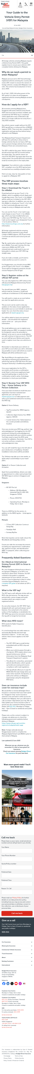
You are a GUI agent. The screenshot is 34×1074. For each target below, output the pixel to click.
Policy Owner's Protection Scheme (14, 1060)
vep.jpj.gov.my (7, 285)
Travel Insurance (7, 953)
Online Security (19, 1058)
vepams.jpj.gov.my (17, 313)
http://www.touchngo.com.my (12, 224)
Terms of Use (19, 1056)
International (6, 965)
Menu (31, 3)
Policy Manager (20, 6)
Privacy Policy (17, 898)
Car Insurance (6, 942)
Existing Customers (8, 961)
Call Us (26, 5)
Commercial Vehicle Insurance (11, 949)
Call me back (17, 913)
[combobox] (17, 875)
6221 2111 (12, 706)
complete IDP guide (8, 583)
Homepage (7, 1056)
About (4, 957)
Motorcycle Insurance (8, 946)
